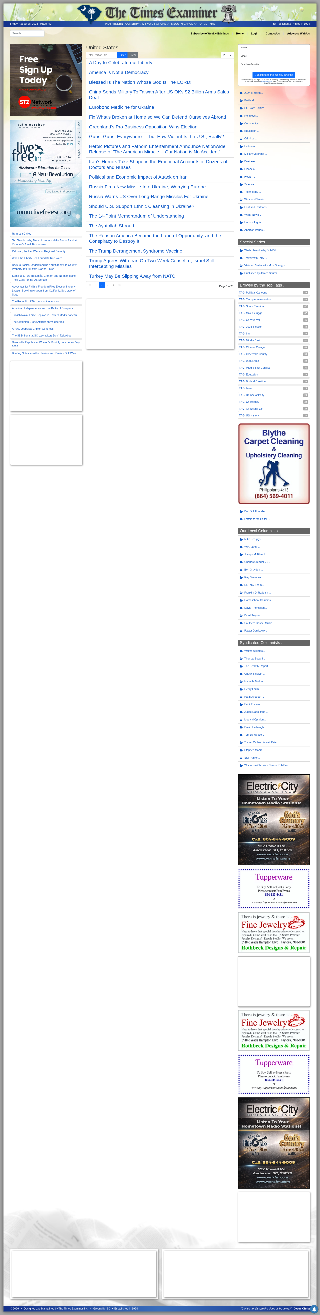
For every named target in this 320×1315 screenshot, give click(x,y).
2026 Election (254, 326)
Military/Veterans (254, 153)
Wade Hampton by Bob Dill (260, 250)
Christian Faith (254, 408)
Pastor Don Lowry (255, 630)
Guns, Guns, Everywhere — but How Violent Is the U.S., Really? (156, 136)
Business (249, 161)
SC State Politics (254, 108)
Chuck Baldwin (253, 673)
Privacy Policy (266, 81)
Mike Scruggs (254, 313)
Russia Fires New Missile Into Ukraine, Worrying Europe (147, 186)
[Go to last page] (119, 285)
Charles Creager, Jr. (256, 562)
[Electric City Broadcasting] (274, 819)
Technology (251, 191)
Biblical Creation (256, 381)
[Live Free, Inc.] (46, 173)
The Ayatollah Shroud (111, 225)
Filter (123, 55)
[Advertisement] (46, 386)
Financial (249, 169)
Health (248, 176)
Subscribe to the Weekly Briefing (274, 74)
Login (254, 33)
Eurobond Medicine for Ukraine (121, 107)
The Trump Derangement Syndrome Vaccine (135, 251)
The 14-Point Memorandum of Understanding (136, 216)
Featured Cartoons (255, 207)
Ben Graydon (252, 569)
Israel (249, 388)
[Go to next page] (113, 285)
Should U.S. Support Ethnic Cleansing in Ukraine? (141, 206)
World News (251, 214)
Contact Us (273, 33)
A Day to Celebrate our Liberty (120, 62)
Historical (250, 146)
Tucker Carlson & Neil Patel (260, 742)
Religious (250, 115)
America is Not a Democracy (118, 72)
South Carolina (255, 306)
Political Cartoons (256, 292)
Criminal (249, 138)
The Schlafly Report (256, 666)
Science (249, 184)
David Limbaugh (254, 727)
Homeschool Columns (257, 600)
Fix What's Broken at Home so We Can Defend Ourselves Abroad (157, 117)
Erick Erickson (252, 704)
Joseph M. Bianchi (255, 554)
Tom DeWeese (253, 734)
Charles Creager (256, 347)
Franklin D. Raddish (256, 592)
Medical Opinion (254, 719)
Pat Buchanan (252, 696)
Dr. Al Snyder (252, 615)
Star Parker (251, 757)
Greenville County (256, 354)
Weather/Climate (254, 199)
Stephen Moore (253, 750)
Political (249, 100)
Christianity (252, 401)
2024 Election (252, 92)
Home (240, 33)
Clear (133, 55)
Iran (248, 333)
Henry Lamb (251, 689)
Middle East (253, 340)
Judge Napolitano (254, 711)
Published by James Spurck (260, 273)
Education (250, 130)
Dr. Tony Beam (253, 585)
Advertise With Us (298, 33)
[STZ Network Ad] (46, 80)
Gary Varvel (253, 320)
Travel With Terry (254, 258)
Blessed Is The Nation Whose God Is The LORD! (140, 82)
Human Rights (252, 222)
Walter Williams (253, 651)
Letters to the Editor (255, 519)
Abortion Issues (253, 230)
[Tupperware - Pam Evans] (274, 888)
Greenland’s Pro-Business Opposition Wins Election (143, 126)
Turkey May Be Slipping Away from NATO (132, 276)
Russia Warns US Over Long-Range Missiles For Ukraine (148, 196)
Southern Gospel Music (258, 623)
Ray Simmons (252, 577)
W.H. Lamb (252, 360)
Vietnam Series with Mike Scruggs (264, 265)
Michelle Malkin (253, 681)
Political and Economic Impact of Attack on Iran (138, 177)
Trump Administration (258, 299)
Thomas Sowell (253, 658)
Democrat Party (255, 395)
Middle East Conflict (258, 367)
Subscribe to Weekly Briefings (210, 33)
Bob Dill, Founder (254, 511)
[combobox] (27, 33)
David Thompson (254, 607)
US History (252, 415)
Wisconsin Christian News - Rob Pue (266, 765)
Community (251, 123)
